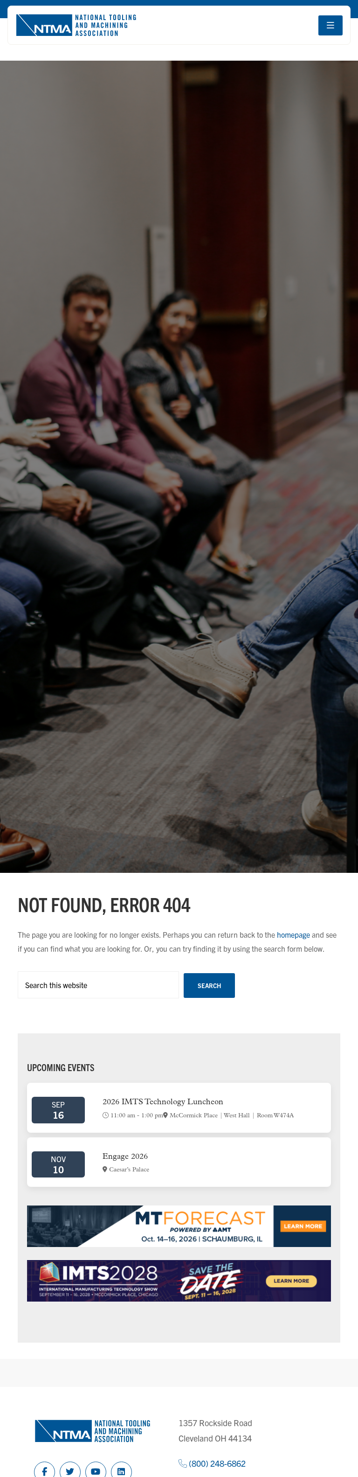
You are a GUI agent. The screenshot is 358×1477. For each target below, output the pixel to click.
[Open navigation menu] (330, 25)
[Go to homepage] (76, 25)
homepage (293, 934)
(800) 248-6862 (216, 1463)
